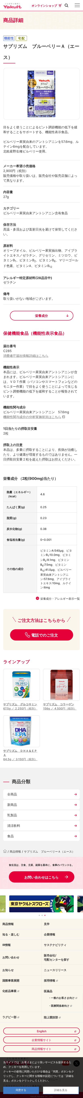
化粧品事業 (9, 991)
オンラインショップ (44, 5)
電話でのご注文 (44, 635)
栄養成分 (41, 316)
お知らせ (8, 970)
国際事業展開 (10, 980)
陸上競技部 (51, 1017)
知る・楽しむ (10, 934)
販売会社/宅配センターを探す (56, 957)
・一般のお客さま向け (61, 997)
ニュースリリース (55, 970)
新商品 (12, 805)
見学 (47, 924)
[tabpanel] (41, 903)
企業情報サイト (41, 1040)
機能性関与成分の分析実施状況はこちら (32, 417)
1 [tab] (39, 915)
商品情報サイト (41, 1049)
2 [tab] (42, 915)
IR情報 (6, 945)
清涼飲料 (13, 826)
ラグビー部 (9, 1017)
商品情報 (15, 851)
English (41, 1031)
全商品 (12, 794)
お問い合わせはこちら (41, 877)
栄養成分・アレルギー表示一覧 (60, 598)
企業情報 (49, 934)
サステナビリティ (55, 945)
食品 (10, 836)
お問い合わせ (10, 957)
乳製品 (12, 815)
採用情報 (49, 980)
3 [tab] (45, 915)
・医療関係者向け (58, 1005)
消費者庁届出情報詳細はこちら (25, 356)
